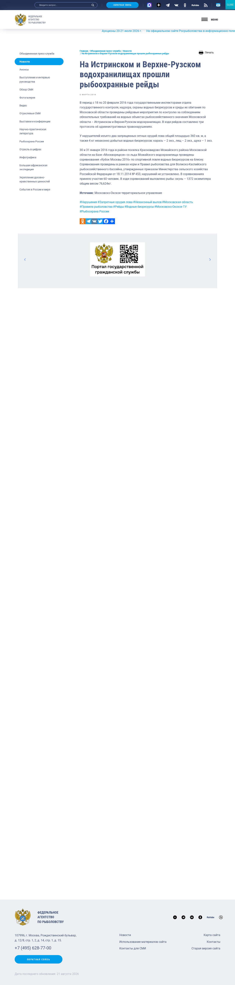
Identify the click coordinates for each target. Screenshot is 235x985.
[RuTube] (195, 5)
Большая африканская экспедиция (33, 167)
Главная (84, 51)
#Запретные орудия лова (115, 202)
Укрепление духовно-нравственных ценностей (34, 179)
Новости (24, 61)
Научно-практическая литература (32, 131)
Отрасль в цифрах (30, 149)
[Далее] (210, 259)
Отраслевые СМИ (30, 113)
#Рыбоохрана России (94, 211)
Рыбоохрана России (31, 141)
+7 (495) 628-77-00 (33, 948)
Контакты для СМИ (132, 948)
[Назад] (25, 259)
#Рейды (118, 206)
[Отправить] (112, 221)
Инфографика (27, 157)
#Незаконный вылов (147, 202)
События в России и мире (34, 189)
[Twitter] (100, 221)
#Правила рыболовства (96, 206)
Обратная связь (122, 5)
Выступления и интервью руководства (34, 79)
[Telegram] (168, 5)
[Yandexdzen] (158, 5)
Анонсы (24, 69)
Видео (23, 105)
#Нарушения (88, 202)
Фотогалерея (27, 97)
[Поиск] (92, 5)
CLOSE (230, 4)
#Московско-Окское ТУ (170, 206)
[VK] (176, 5)
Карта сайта (212, 935)
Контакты (213, 942)
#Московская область (177, 202)
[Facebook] (106, 221)
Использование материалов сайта (143, 942)
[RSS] (206, 5)
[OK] (185, 5)
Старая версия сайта (205, 948)
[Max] (149, 5)
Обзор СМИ (26, 89)
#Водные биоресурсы (139, 206)
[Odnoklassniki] (83, 221)
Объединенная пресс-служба (36, 53)
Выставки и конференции (34, 121)
